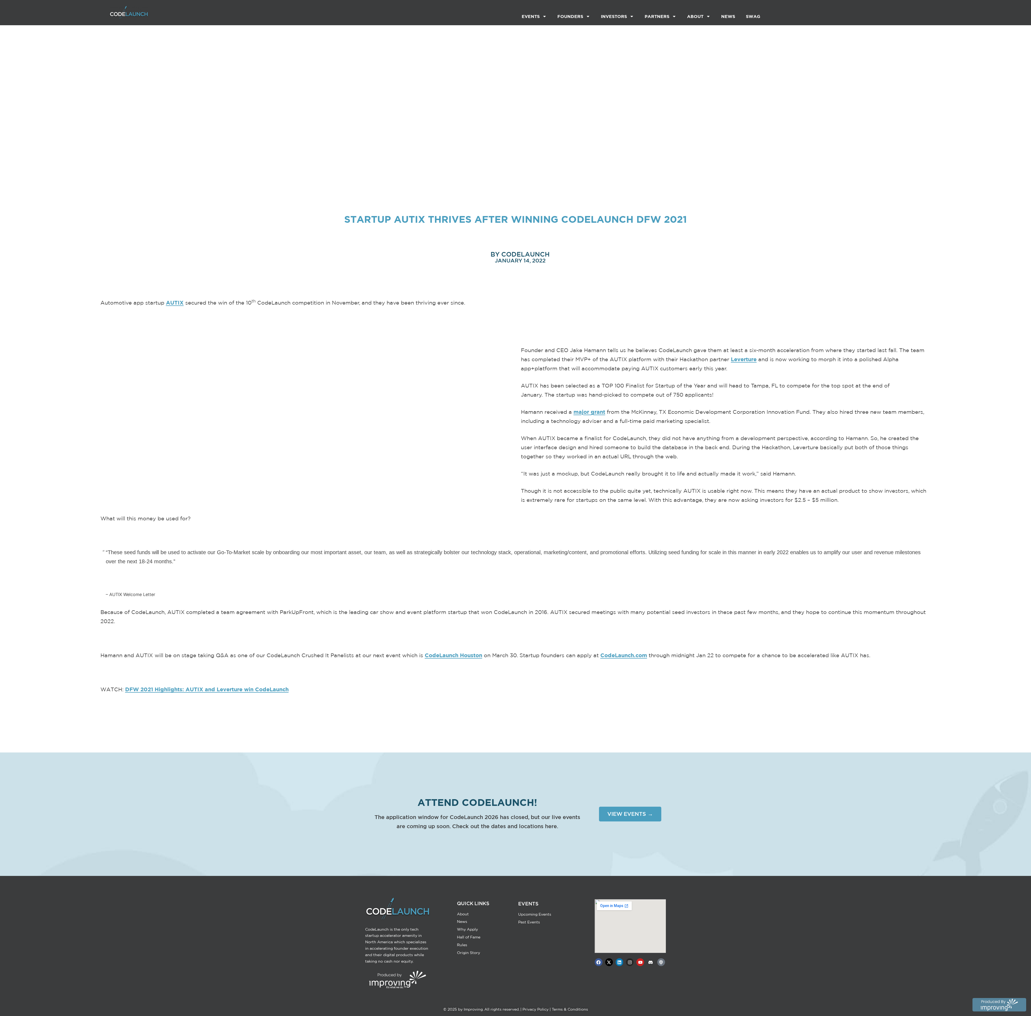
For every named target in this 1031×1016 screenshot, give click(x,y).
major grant (589, 412)
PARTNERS (657, 16)
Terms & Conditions (570, 1009)
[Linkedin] (619, 962)
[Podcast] (661, 962)
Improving (473, 1009)
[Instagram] (630, 962)
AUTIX (175, 302)
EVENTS (531, 16)
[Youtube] (640, 962)
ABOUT (695, 16)
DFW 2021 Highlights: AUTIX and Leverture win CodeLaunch (207, 689)
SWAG (753, 16)
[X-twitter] (609, 962)
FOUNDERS (570, 16)
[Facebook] (598, 962)
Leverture (744, 359)
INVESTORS (614, 16)
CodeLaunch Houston (453, 655)
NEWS (728, 16)
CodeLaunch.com (623, 655)
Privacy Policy (535, 1009)
